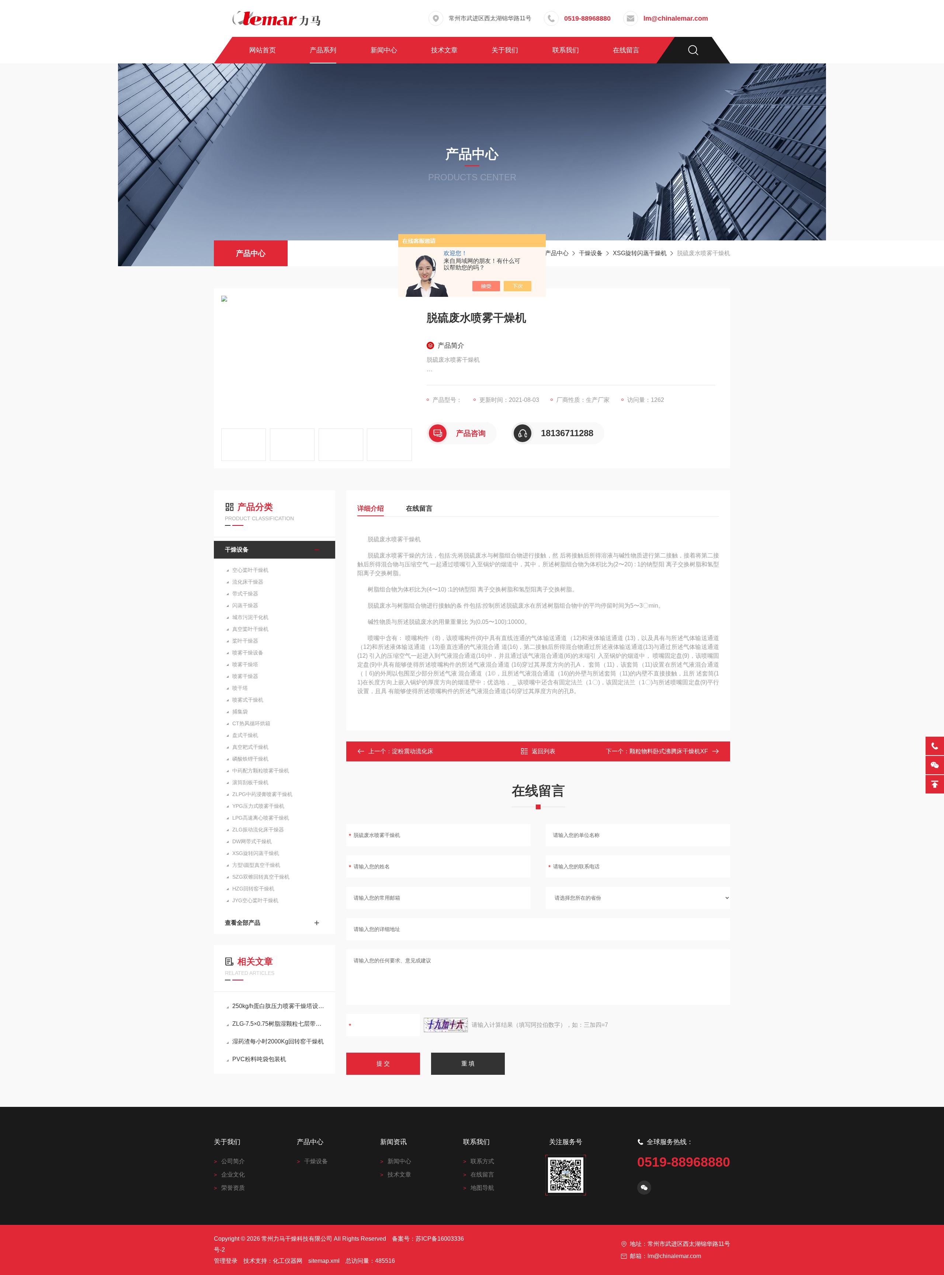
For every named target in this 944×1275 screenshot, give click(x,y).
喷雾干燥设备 (247, 653)
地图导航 (482, 1188)
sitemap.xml (324, 1261)
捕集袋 (240, 712)
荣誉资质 (233, 1188)
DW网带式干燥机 (252, 841)
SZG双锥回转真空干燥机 (260, 877)
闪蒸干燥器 (245, 605)
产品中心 (251, 253)
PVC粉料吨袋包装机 (259, 1059)
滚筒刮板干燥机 (250, 782)
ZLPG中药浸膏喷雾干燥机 (262, 794)
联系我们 (565, 50)
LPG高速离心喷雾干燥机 (260, 818)
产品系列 (323, 50)
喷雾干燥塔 (245, 664)
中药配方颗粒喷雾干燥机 (260, 771)
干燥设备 (591, 253)
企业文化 (233, 1174)
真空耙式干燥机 (250, 747)
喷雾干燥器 (245, 676)
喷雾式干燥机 (247, 700)
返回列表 (543, 751)
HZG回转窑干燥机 (253, 889)
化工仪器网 (287, 1261)
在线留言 (626, 50)
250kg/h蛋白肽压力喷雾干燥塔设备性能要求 (278, 1006)
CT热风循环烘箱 (251, 723)
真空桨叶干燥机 (250, 629)
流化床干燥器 (247, 582)
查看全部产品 (242, 923)
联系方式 (482, 1161)
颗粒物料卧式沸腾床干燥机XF (668, 751)
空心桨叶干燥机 (250, 570)
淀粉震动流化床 (412, 751)
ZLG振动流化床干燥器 (258, 830)
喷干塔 (240, 688)
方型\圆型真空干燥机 (256, 865)
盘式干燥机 (245, 735)
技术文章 (444, 50)
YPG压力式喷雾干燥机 (258, 806)
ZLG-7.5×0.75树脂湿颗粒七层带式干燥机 (278, 1024)
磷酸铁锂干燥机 (250, 759)
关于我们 (505, 50)
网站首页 (262, 50)
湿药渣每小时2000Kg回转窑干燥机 (278, 1041)
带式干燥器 (245, 594)
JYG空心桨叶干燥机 (255, 900)
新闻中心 (384, 50)
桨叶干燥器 (245, 641)
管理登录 (225, 1261)
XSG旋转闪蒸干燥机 (640, 253)
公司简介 (233, 1161)
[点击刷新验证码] (446, 1025)
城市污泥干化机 (250, 617)
